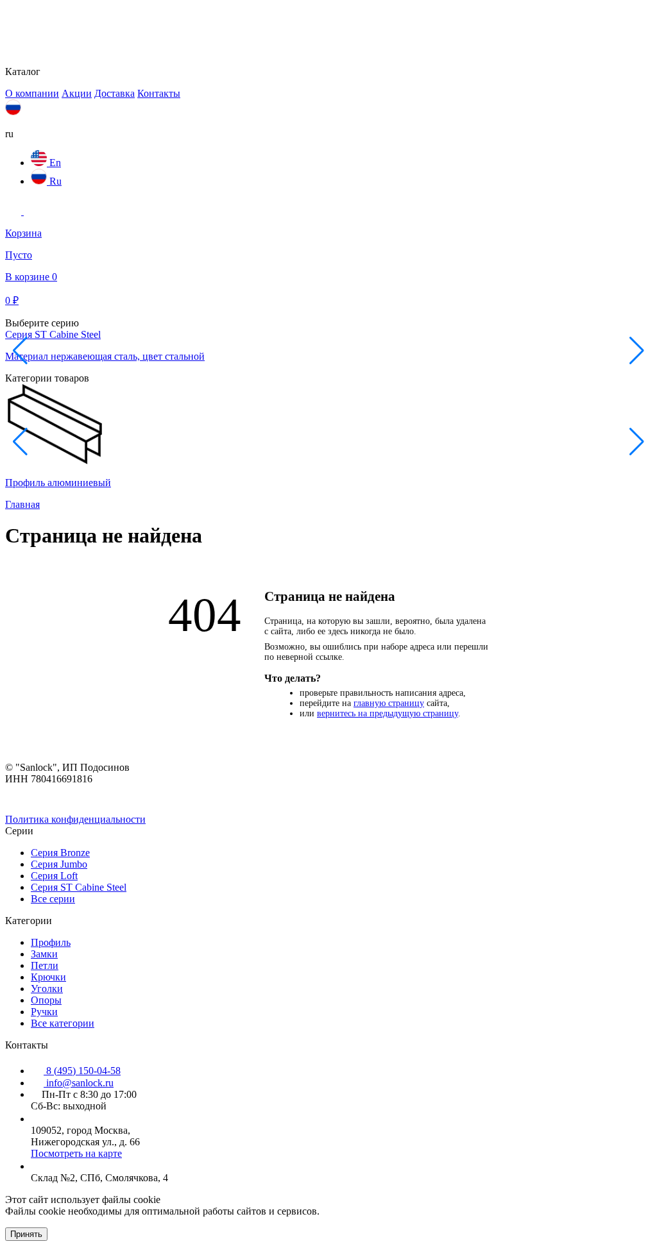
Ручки (44, 1011)
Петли (44, 965)
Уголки (47, 988)
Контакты (158, 93)
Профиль (51, 942)
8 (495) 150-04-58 (82, 1070)
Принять (26, 1234)
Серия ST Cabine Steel (78, 887)
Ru (54, 181)
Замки (44, 953)
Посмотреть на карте (76, 1153)
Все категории (62, 1023)
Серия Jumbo (59, 864)
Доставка (114, 93)
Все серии (53, 898)
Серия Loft (54, 875)
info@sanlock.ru (79, 1082)
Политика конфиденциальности (75, 819)
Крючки (48, 977)
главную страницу (389, 703)
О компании (32, 93)
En (54, 162)
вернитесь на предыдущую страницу (387, 713)
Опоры (46, 1000)
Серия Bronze (60, 852)
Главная (22, 504)
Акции (77, 93)
